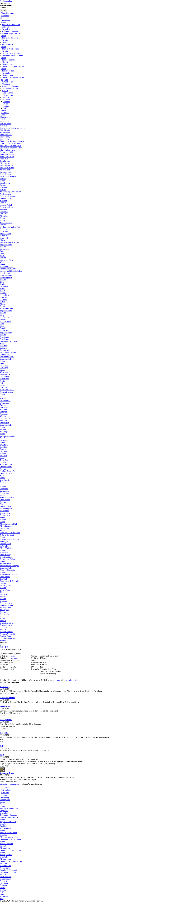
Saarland (3, 201)
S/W (1, 484)
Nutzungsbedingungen (8, 638)
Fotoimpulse (4, 139)
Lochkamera (5, 577)
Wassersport (4, 403)
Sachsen (3, 203)
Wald (2, 262)
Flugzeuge (4, 431)
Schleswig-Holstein (7, 207)
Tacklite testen (5, 161)
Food (2, 458)
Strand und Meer (6, 260)
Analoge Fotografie (7, 471)
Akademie (5, 113)
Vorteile (3, 640)
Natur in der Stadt (7, 535)
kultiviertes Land (6, 267)
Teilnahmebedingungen (11, 31)
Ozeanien (3, 387)
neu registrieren (70, 680)
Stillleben (3, 456)
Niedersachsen (5, 194)
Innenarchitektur (6, 350)
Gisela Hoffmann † (7, 698)
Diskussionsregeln (7, 625)
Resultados (6, 73)
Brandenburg (5, 183)
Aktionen (3, 126)
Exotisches (4, 330)
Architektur (4, 337)
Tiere (2, 282)
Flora (2, 315)
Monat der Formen (7, 154)
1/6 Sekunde (5, 132)
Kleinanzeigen (8, 95)
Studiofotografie (6, 223)
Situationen (4, 511)
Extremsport (4, 423)
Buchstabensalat (6, 135)
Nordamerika (5, 376)
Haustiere (3, 297)
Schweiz (3, 214)
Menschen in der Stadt (8, 524)
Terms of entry (7, 44)
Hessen (3, 190)
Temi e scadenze (8, 60)
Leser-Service (8, 93)
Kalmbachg (4, 687)
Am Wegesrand (6, 317)
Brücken (3, 348)
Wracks (3, 596)
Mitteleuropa (5, 374)
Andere (3, 247)
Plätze (2, 495)
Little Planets (5, 500)
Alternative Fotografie (8, 574)
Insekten (3, 284)
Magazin (4, 80)
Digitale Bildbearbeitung (9, 539)
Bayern (3, 179)
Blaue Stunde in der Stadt (10, 533)
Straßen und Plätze (7, 357)
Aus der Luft (5, 273)
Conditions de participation (12, 55)
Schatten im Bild (6, 152)
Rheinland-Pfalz (6, 198)
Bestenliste (6, 29)
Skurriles (3, 451)
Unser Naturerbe (6, 174)
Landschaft (4, 249)
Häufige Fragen (6, 636)
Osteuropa (4, 368)
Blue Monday (5, 130)
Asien (2, 383)
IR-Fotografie (5, 585)
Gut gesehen (5, 515)
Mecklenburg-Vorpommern (10, 192)
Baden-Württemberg (8, 176)
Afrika (2, 381)
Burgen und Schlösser (8, 341)
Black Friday (5, 137)
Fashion (3, 225)
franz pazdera (6, 720)
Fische (2, 289)
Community (5, 20)
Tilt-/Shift (3, 579)
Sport (2, 396)
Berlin (2, 181)
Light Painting (5, 555)
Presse (5, 104)
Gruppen (3, 229)
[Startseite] (1, 18)
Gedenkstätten (5, 354)
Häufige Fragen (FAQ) (11, 33)
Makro (2, 304)
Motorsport (4, 407)
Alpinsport (4, 414)
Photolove (4, 159)
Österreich (4, 212)
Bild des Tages (5, 124)
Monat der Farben (7, 157)
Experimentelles (6, 245)
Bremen (3, 185)
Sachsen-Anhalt (6, 205)
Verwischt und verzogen (9, 566)
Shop (3, 115)
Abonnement (7, 84)
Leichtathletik (5, 401)
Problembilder (5, 544)
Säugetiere (4, 286)
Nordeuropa (4, 365)
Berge (2, 251)
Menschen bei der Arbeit (9, 242)
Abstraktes (4, 552)
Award (3, 22)
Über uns (6, 102)
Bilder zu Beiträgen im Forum (11, 605)
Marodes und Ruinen (8, 352)
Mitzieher (3, 420)
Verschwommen (6, 563)
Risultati (5, 62)
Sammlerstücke (6, 464)
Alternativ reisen (6, 392)
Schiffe (2, 438)
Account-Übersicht (7, 634)
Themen (3, 621)
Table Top (4, 460)
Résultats (5, 51)
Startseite (3, 784)
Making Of (4, 610)
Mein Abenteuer (6, 163)
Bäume (2, 319)
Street (2, 504)
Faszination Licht (6, 165)
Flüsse (2, 256)
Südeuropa (4, 370)
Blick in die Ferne (7, 497)
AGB (5, 108)
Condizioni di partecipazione (13, 66)
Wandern (3, 416)
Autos (2, 434)
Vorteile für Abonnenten (11, 86)
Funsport (3, 409)
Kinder (2, 220)
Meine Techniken (6, 548)
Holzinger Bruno (7, 773)
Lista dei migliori (8, 64)
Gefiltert (3, 583)
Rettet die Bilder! (6, 473)
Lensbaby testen (6, 172)
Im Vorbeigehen (6, 508)
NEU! (2, 119)
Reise (2, 363)
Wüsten (3, 258)
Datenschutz (5, 790)
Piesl (2, 755)
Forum (2, 618)
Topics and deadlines (10, 38)
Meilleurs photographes (11, 53)
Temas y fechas (8, 71)
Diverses (3, 601)
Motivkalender (5, 170)
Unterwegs (4, 231)
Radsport (3, 405)
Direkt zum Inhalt (7, 1)
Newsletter (6, 97)
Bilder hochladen (7, 13)
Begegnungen (5, 234)
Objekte (3, 462)
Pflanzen (3, 594)
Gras (2, 324)
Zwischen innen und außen (10, 146)
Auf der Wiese (5, 322)
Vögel (2, 291)
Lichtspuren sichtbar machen (11, 148)
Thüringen (4, 209)
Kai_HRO (4, 647)
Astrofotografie (6, 278)
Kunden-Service (6, 632)
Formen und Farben (7, 559)
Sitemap (4, 795)
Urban (2, 522)
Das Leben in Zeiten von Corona (12, 128)
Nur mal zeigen (6, 603)
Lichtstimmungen (6, 526)
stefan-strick (5, 706)
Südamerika (4, 379)
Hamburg (3, 187)
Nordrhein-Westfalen (8, 196)
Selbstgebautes (5, 607)
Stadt (2, 343)
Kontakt (6, 106)
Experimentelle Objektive (10, 581)
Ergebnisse (6, 27)
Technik (3, 429)
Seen (2, 253)
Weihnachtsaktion (7, 168)
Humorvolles (5, 513)
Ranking (5, 42)
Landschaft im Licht (7, 269)
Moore (2, 264)
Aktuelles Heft (7, 82)
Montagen (4, 541)
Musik (2, 240)
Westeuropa (4, 372)
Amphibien (4, 295)
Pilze (2, 326)
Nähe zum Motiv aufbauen (10, 143)
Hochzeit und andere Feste (10, 227)
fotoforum (6, 99)
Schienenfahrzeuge (7, 436)
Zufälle (2, 517)
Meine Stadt (4, 528)
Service (5, 91)
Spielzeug (4, 445)
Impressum (5, 787)
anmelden (56, 680)
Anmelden (5, 16)
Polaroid (3, 482)
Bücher (4, 110)
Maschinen (4, 440)
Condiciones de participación (13, 77)
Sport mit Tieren (6, 418)
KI (1, 616)
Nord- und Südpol (7, 390)
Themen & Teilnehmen (11, 25)
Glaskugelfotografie (7, 570)
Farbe (2, 475)
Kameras (3, 449)
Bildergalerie (5, 117)
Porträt (2, 218)
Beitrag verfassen (6, 623)
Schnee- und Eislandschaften (11, 271)
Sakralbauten (5, 339)
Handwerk (4, 238)
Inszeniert (3, 236)
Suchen (3, 8)
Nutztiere (3, 300)
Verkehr (3, 530)
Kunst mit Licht (6, 557)
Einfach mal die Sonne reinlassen (12, 141)
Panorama (4, 489)
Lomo (2, 478)
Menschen (4, 216)
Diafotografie (5, 480)
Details (2, 302)
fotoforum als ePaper (10, 88)
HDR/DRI (4, 546)
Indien (2, 385)
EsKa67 (3, 746)
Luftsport (3, 412)
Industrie (3, 346)
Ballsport (3, 398)
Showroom (4, 121)
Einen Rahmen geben (8, 150)
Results (5, 40)
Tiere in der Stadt (6, 308)
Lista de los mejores (9, 75)
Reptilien (3, 293)
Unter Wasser (5, 590)
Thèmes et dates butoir (10, 49)
